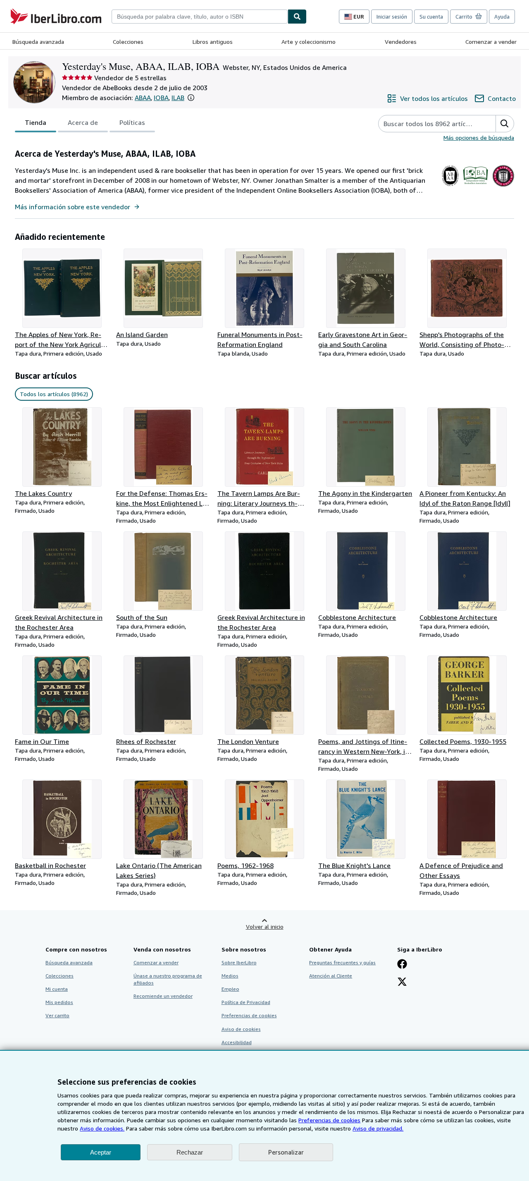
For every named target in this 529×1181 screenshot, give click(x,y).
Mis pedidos (59, 1002)
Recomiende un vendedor (163, 996)
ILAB (178, 97)
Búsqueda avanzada (38, 41)
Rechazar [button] (189, 1152)
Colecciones (128, 41)
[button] (191, 97)
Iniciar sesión (391, 16)
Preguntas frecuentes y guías (342, 962)
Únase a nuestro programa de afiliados (167, 979)
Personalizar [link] (286, 1152)
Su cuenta (431, 16)
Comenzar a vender (491, 41)
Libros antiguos (213, 41)
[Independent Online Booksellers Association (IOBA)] (475, 186)
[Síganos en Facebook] (402, 965)
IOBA (161, 97)
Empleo (230, 989)
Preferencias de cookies (329, 1120)
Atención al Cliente (330, 976)
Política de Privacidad (246, 1002)
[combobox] (200, 17)
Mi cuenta (56, 989)
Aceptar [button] (100, 1152)
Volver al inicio (265, 926)
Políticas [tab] (132, 122)
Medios (230, 976)
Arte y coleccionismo (308, 41)
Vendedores (401, 41)
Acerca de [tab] (83, 122)
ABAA (143, 97)
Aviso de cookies (241, 1029)
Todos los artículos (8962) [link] (54, 393)
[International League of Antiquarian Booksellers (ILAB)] (503, 186)
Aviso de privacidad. (378, 1128)
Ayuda (502, 16)
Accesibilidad (237, 1042)
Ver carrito (57, 1015)
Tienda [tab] (35, 122)
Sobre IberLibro (239, 962)
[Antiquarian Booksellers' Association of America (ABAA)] (450, 186)
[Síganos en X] (402, 982)
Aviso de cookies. (102, 1128)
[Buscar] (297, 17)
